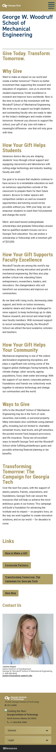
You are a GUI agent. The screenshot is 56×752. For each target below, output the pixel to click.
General (12, 730)
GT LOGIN (12, 705)
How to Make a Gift (16, 553)
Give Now (10, 593)
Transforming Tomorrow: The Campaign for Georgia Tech (22, 579)
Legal (11, 740)
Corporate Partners (16, 565)
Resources (11, 748)
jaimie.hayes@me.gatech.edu (17, 675)
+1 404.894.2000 (18, 722)
